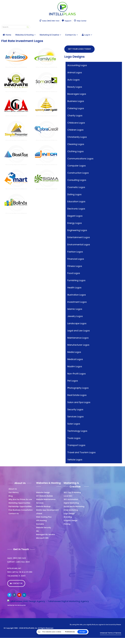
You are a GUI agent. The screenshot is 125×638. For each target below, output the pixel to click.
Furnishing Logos (76, 280)
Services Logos (75, 416)
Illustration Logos (76, 294)
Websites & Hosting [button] (24, 35)
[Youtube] (19, 595)
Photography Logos (78, 387)
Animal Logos (74, 72)
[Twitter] (9, 595)
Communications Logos (80, 158)
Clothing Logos (75, 151)
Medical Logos (75, 359)
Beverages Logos (76, 93)
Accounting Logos (77, 65)
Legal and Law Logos (78, 330)
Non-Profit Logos (76, 373)
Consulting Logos (76, 180)
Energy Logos (74, 223)
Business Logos (75, 101)
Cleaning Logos (75, 144)
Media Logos (74, 352)
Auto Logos (73, 79)
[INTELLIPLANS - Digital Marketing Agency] (62, 9)
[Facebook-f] (14, 595)
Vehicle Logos (74, 459)
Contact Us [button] (70, 35)
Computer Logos (76, 165)
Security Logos (75, 409)
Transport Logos (76, 445)
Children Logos (75, 129)
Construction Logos (78, 172)
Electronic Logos (76, 208)
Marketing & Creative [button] (49, 35)
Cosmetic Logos (76, 187)
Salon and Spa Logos (78, 402)
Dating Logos (74, 194)
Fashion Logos (75, 251)
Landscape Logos (76, 323)
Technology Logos (77, 430)
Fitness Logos (74, 266)
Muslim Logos (74, 366)
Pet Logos (72, 380)
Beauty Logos (74, 86)
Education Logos (76, 201)
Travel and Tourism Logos (81, 452)
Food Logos (73, 273)
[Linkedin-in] (24, 595)
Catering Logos (75, 108)
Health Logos (74, 287)
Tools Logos (73, 438)
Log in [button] (87, 35)
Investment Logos (77, 301)
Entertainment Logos (78, 237)
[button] (16, 49)
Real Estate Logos (77, 395)
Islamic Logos (74, 309)
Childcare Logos (76, 122)
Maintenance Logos (78, 337)
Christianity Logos (77, 136)
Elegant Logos (75, 215)
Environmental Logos (78, 244)
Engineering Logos (77, 230)
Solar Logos (73, 423)
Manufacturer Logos (78, 344)
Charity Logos (74, 115)
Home (8, 35)
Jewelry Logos (75, 316)
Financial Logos (75, 258)
